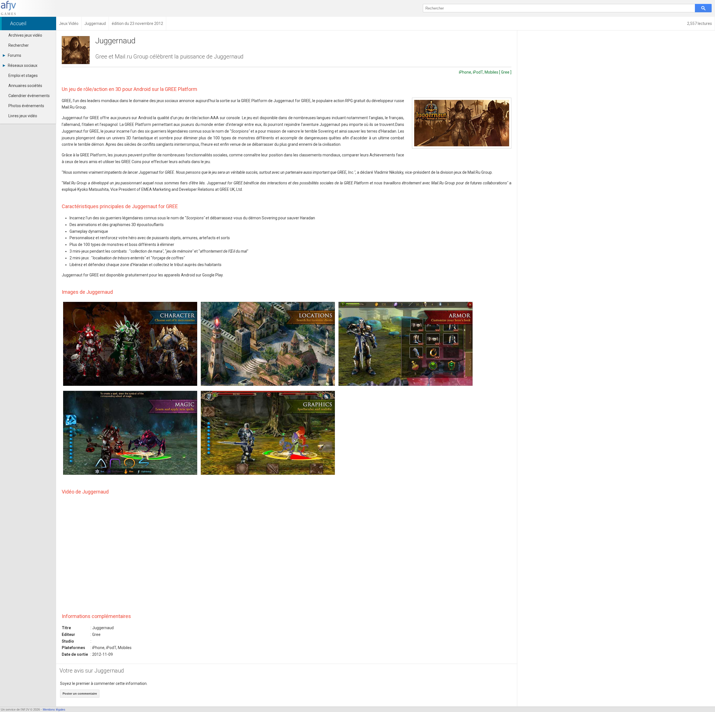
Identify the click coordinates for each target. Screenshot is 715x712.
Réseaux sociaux (22, 65)
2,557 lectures (699, 23)
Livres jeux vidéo (22, 116)
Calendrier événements (29, 95)
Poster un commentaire (80, 693)
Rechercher (18, 45)
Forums (14, 55)
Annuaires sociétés (25, 85)
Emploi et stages (23, 75)
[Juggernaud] (461, 123)
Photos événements (26, 106)
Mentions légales (54, 709)
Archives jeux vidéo (25, 35)
